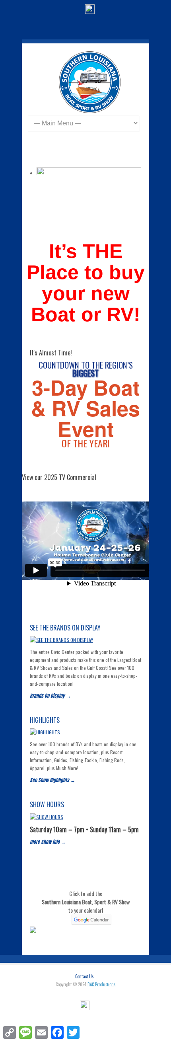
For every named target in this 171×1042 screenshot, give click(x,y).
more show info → (48, 841)
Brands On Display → (50, 695)
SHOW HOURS (47, 804)
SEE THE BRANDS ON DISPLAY (65, 627)
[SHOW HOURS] (46, 817)
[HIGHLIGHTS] (45, 732)
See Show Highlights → (52, 780)
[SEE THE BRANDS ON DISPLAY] (61, 639)
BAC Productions (101, 984)
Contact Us (84, 976)
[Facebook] (90, 10)
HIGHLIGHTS (45, 720)
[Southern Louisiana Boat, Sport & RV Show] (89, 110)
